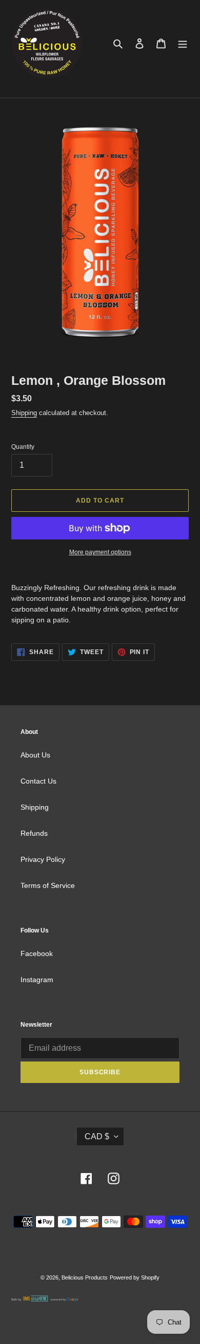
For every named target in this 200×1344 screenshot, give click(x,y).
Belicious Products (85, 1277)
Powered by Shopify (134, 1277)
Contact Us (38, 781)
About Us (35, 755)
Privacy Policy (43, 859)
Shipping (24, 413)
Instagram (37, 980)
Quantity (22, 446)
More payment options (100, 552)
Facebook (37, 953)
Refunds (34, 833)
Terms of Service (48, 885)
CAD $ (97, 1136)
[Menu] (182, 43)
